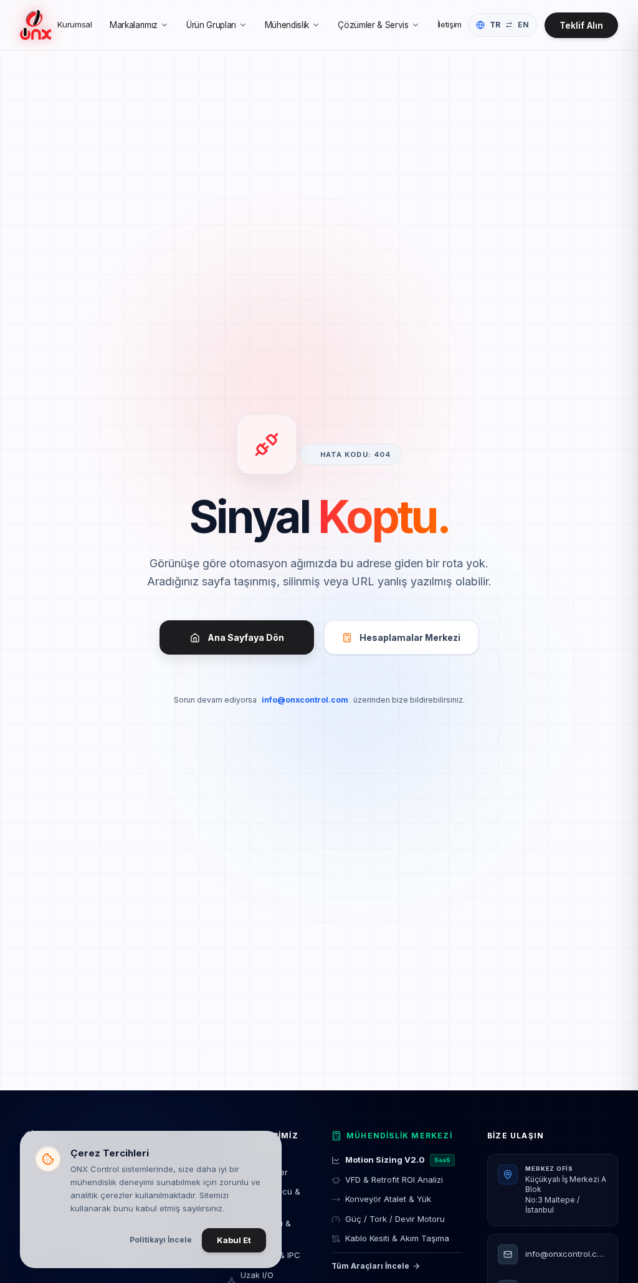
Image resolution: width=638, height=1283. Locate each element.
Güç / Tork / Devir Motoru (395, 1219)
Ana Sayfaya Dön (245, 637)
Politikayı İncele (161, 1239)
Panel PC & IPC (270, 1255)
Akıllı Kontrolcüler (264, 1166)
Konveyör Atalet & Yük (388, 1199)
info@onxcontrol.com (305, 699)
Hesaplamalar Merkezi (409, 637)
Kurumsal (74, 24)
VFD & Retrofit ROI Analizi (394, 1179)
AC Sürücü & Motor (265, 1229)
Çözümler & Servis (373, 25)
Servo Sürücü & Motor (269, 1197)
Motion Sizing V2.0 (397, 1160)
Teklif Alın (581, 25)
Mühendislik (287, 25)
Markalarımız (134, 25)
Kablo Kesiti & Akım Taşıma (397, 1238)
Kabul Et (234, 1240)
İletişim (449, 24)
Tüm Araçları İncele (370, 1266)
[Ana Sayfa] (35, 24)
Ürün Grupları (211, 25)
